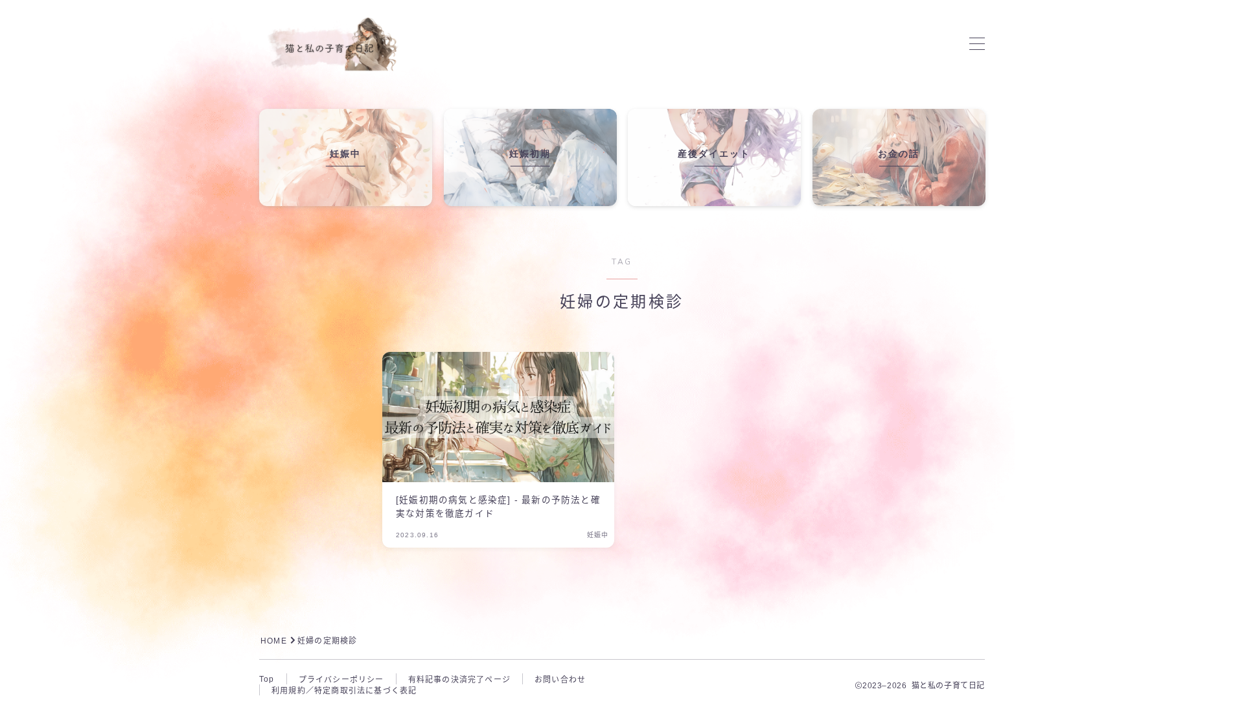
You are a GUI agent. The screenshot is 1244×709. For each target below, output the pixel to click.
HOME (273, 640)
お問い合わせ (560, 679)
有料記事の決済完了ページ (459, 679)
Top (267, 679)
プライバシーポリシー (341, 679)
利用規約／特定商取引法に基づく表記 (344, 690)
